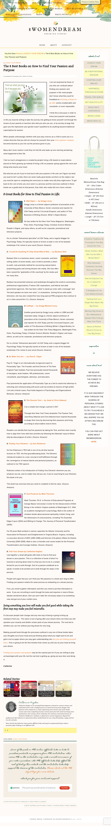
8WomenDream (55, 30)
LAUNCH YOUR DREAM (33, 53)
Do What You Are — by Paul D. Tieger (25, 356)
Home (18, 53)
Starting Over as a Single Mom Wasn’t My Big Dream (94, 302)
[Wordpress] (7, 730)
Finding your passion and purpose (17, 653)
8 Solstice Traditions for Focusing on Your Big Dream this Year (94, 242)
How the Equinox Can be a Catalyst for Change (94, 282)
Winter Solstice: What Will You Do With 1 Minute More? (94, 254)
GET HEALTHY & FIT (94, 102)
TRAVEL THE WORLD (94, 97)
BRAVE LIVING (94, 116)
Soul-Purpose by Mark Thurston (40, 494)
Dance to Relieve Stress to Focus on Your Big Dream (94, 330)
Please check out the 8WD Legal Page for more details (49, 770)
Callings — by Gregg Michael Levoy (41, 306)
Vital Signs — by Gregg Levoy (39, 201)
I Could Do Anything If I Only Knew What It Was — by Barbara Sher (38, 252)
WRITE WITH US (94, 121)
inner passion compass (64, 140)
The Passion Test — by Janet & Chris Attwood (46, 400)
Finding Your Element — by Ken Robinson (27, 444)
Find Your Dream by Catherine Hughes (25, 551)
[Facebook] (5, 730)
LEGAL (79, 819)
